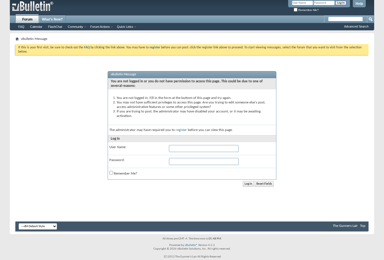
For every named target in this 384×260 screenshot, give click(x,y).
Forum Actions (100, 26)
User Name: (117, 147)
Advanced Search (356, 26)
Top (362, 226)
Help (359, 4)
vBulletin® (191, 245)
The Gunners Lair (345, 226)
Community (75, 26)
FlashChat (55, 26)
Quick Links (125, 26)
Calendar (36, 26)
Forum (27, 19)
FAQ (21, 26)
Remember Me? (308, 10)
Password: (117, 160)
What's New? (52, 19)
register (181, 130)
